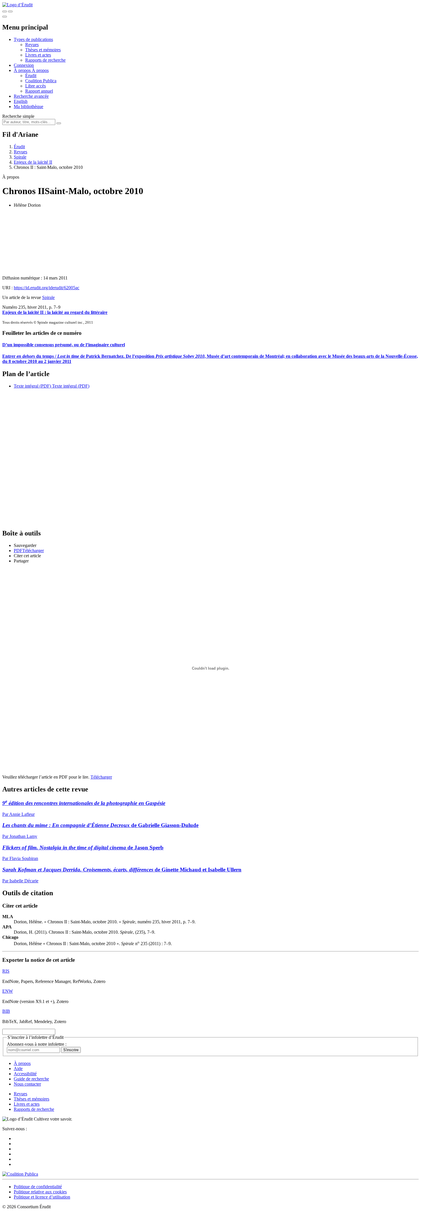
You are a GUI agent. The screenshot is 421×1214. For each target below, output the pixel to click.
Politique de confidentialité (38, 1186)
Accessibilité (25, 1073)
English (20, 101)
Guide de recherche (31, 1078)
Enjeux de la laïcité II (33, 162)
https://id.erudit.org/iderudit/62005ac (46, 287)
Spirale (20, 157)
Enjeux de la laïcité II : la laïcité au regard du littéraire (54, 312)
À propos (40, 70)
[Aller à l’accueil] (17, 4)
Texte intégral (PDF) (32, 386)
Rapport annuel (39, 91)
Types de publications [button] (33, 39)
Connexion (24, 65)
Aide (18, 1068)
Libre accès (35, 85)
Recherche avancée (31, 96)
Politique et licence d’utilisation (42, 1197)
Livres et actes (38, 54)
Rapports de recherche (45, 60)
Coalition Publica (40, 80)
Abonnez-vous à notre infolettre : (36, 1044)
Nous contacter (27, 1084)
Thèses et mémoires (43, 49)
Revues (32, 44)
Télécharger (101, 777)
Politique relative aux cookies (40, 1191)
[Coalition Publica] (20, 1174)
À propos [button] (23, 70)
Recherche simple (18, 116)
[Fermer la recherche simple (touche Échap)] (10, 11)
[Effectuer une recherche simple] (4, 11)
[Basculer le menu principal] (4, 16)
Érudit (30, 75)
